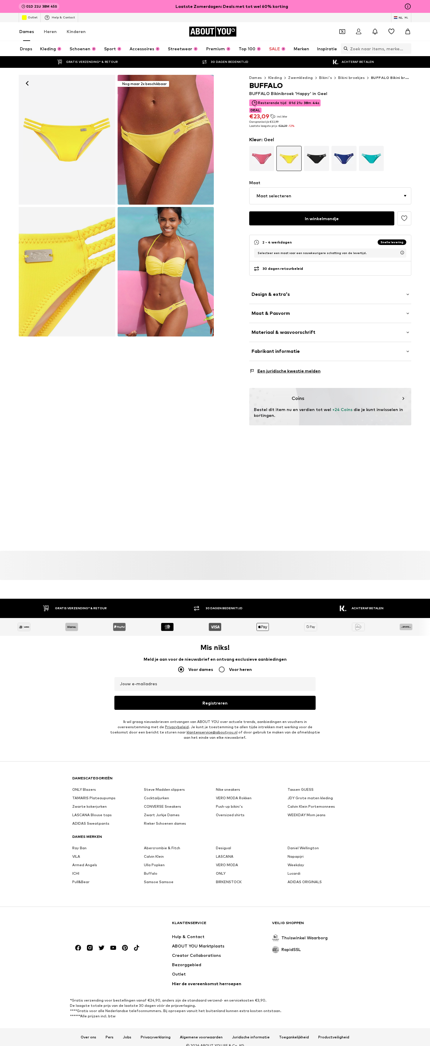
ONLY (221, 873)
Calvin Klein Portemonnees (311, 806)
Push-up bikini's (229, 806)
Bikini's (325, 77)
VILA (76, 856)
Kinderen (76, 31)
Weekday (296, 865)
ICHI (75, 873)
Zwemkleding (300, 77)
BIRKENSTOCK (229, 882)
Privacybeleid (177, 727)
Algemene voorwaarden (201, 1037)
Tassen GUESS (301, 789)
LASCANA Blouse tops (92, 815)
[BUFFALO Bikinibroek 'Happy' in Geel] (67, 272)
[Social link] (78, 947)
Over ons (88, 1037)
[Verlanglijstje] (391, 31)
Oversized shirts (230, 815)
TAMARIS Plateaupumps (94, 798)
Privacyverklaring (156, 1037)
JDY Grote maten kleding (310, 798)
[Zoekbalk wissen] (407, 48)
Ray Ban (79, 848)
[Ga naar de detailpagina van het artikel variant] (261, 158)
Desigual (223, 848)
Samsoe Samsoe (158, 882)
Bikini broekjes (351, 77)
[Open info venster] (407, 6)
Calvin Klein (154, 856)
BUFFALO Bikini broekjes (394, 77)
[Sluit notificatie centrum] (375, 32)
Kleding (275, 77)
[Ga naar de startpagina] (104, 925)
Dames (26, 31)
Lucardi (294, 873)
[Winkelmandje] (407, 31)
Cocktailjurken (156, 798)
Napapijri (296, 856)
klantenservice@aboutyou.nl (212, 732)
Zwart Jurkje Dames (162, 815)
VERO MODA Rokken (234, 798)
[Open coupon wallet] (342, 31)
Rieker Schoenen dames (165, 823)
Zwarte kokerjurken (89, 806)
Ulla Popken (154, 865)
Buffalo (150, 873)
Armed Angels (84, 865)
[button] (330, 195)
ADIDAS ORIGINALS (305, 882)
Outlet (32, 17)
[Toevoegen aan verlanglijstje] (404, 218)
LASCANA (224, 856)
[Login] (358, 31)
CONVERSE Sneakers (162, 806)
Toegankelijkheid (294, 1037)
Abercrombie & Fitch (162, 848)
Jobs (127, 1037)
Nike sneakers (228, 789)
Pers (109, 1037)
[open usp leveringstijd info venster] (402, 252)
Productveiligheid (333, 1037)
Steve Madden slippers (164, 789)
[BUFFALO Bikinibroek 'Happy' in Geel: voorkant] (67, 140)
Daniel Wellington (303, 848)
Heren (50, 31)
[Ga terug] (27, 83)
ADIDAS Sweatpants (90, 823)
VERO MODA (227, 865)
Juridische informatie (251, 1037)
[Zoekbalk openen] (344, 48)
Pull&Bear (81, 882)
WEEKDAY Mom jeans (307, 815)
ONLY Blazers (84, 789)
